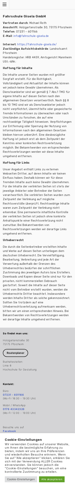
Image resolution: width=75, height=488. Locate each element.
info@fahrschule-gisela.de (31, 36)
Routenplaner (15, 352)
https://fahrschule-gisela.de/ (37, 44)
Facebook (9, 431)
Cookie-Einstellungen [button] (21, 479)
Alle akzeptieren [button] (51, 479)
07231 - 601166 (13, 394)
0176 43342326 (14, 409)
